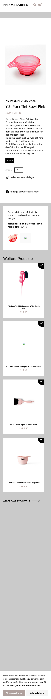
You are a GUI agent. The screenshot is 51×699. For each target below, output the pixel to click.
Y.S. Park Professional (20, 100)
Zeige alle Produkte (16, 500)
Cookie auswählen (31, 685)
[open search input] (34, 4)
